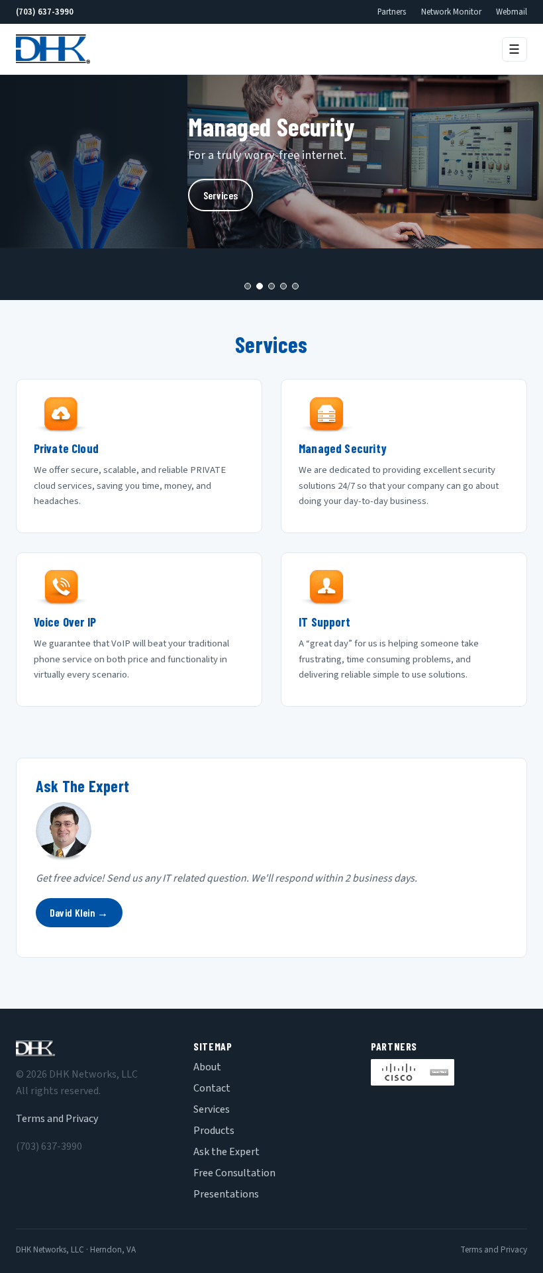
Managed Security (343, 448)
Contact (211, 1088)
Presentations (226, 1194)
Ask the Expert (226, 1152)
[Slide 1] (247, 286)
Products (213, 1130)
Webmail (511, 12)
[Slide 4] (283, 286)
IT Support (324, 622)
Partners (391, 12)
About (207, 1067)
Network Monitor (451, 12)
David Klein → (79, 912)
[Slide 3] (271, 286)
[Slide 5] (295, 286)
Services (220, 195)
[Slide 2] (259, 286)
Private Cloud (66, 448)
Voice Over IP (65, 622)
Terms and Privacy (57, 1118)
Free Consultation (234, 1173)
